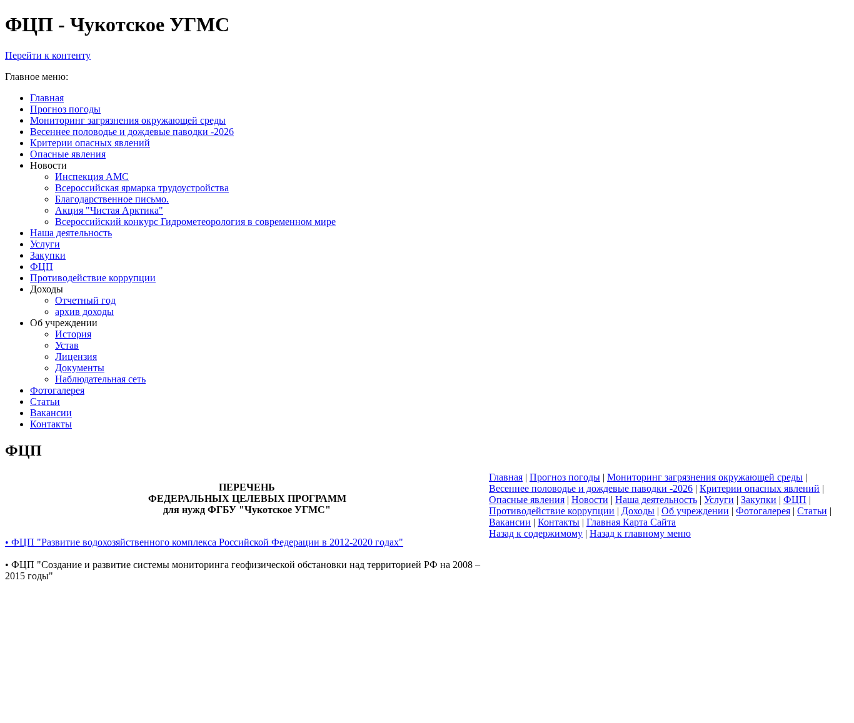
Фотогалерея (763, 511)
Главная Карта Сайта (631, 522)
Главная (506, 477)
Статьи (812, 511)
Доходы (638, 511)
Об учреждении (695, 511)
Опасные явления (527, 499)
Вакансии (510, 522)
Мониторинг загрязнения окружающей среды (705, 477)
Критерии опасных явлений (760, 488)
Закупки (758, 499)
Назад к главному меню (640, 533)
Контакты (559, 522)
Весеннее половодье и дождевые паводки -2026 (591, 488)
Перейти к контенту (48, 55)
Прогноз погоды (565, 477)
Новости (589, 499)
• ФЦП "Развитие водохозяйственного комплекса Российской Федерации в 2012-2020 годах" (204, 542)
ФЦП (794, 499)
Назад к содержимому (536, 533)
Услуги (719, 499)
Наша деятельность (656, 499)
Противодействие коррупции (552, 511)
